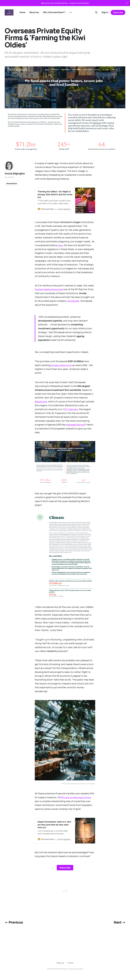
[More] (70, 12)
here (60, 245)
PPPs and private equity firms (75, 797)
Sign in (105, 12)
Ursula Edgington (15, 173)
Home (22, 12)
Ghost (80, 969)
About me (34, 12)
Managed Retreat (75, 424)
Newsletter (11, 183)
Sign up (60, 962)
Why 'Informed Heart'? (54, 12)
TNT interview (70, 409)
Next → (119, 922)
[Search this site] (96, 12)
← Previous (14, 922)
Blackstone (41, 401)
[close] (127, 3)
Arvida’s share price (61, 365)
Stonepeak (73, 300)
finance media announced (49, 289)
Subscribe (118, 12)
